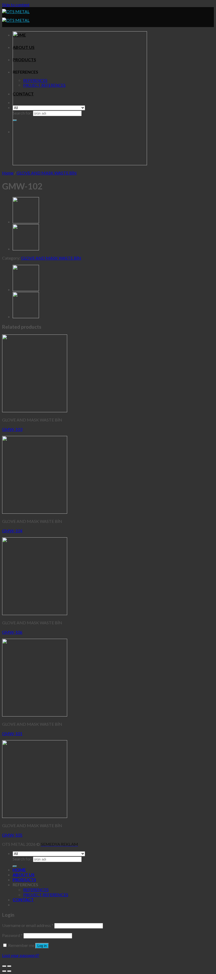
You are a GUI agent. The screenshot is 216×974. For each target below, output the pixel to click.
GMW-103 (12, 429)
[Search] (15, 866)
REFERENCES (36, 889)
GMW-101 (12, 733)
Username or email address (27, 925)
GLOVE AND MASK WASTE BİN (47, 172)
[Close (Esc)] (4, 966)
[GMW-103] (26, 248)
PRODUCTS (24, 879)
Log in (42, 946)
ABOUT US (24, 874)
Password (12, 935)
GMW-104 (12, 530)
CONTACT (23, 899)
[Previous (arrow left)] (4, 971)
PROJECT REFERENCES (45, 894)
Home (7, 172)
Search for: (22, 858)
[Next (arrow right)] (9, 971)
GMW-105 (12, 834)
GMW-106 (12, 632)
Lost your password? (20, 955)
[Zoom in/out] (9, 966)
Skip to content (16, 4)
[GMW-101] (26, 221)
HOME (19, 869)
